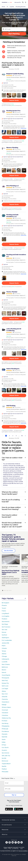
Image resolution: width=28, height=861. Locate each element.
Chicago (4, 656)
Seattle (4, 766)
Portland (4, 721)
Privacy (5, 848)
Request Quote (14, 100)
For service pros (7, 825)
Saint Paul (5, 680)
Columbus (5, 715)
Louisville (4, 662)
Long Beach (5, 613)
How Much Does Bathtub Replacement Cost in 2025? (10, 572)
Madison (4, 769)
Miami (3, 645)
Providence (5, 731)
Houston (4, 750)
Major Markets (8, 598)
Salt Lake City (6, 755)
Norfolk (4, 758)
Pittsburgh (5, 729)
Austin (4, 739)
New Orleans (6, 664)
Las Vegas (5, 688)
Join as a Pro (17, 2)
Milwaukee (5, 771)
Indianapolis (5, 659)
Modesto (4, 619)
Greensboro (5, 702)
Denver (4, 632)
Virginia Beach (6, 763)
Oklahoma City (6, 718)
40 (22, 435)
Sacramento (5, 621)
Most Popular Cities (7, 778)
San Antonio (5, 753)
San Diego (5, 624)
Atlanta (4, 653)
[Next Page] (25, 436)
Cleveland (5, 712)
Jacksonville (5, 643)
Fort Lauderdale (7, 640)
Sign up (14, 795)
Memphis (4, 734)
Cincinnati (5, 710)
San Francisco (6, 627)
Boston (4, 670)
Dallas (3, 742)
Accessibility (21, 848)
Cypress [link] (12, 6)
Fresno (4, 611)
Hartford (4, 635)
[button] (4, 95)
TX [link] (7, 6)
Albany (4, 691)
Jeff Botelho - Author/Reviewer (10, 566)
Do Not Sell (15, 848)
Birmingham (5, 603)
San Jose (4, 629)
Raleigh (4, 704)
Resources (5, 829)
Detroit (4, 672)
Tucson (4, 608)
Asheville (4, 696)
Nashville (4, 737)
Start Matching (14, 34)
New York (5, 694)
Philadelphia (5, 726)
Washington (5, 637)
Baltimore (5, 667)
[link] (14, 77)
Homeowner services (8, 820)
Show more (23, 128)
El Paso (4, 745)
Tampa (4, 651)
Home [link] (3, 6)
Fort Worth (5, 747)
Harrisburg (5, 723)
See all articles (8, 550)
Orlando (4, 648)
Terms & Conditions (23, 850)
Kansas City (5, 683)
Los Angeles (5, 616)
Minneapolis (5, 678)
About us (4, 834)
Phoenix (4, 605)
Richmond (5, 761)
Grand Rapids (6, 675)
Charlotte (5, 699)
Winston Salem (6, 707)
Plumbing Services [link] (20, 6)
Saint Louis (5, 686)
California (10, 848)
